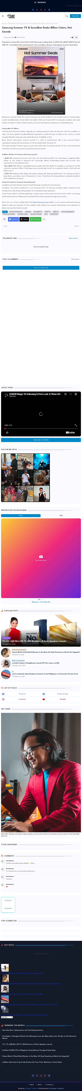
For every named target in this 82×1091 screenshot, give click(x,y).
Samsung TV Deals (9, 214)
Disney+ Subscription (16, 211)
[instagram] (45, 9)
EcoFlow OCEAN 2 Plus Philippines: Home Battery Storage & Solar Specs (24, 1015)
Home (4, 23)
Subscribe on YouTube (41, 440)
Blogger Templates (32, 1088)
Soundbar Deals (23, 214)
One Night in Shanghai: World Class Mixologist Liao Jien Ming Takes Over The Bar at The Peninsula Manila (39, 1037)
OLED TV (47, 211)
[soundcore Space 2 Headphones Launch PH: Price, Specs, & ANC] (6, 663)
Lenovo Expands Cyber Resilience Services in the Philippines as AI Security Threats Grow (45, 674)
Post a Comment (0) (41, 268)
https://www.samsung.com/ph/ (43, 202)
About (40, 1084)
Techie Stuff (11, 23)
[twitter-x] (36, 9)
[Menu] (3, 16)
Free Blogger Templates (56, 1088)
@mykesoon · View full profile (41, 602)
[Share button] (44, 219)
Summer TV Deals (36, 214)
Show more (72, 238)
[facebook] (32, 9)
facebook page (62, 694)
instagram (22, 699)
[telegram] (49, 9)
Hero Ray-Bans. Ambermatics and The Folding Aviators (22, 1030)
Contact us (50, 1084)
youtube (63, 699)
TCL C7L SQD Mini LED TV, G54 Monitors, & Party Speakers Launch (22, 973)
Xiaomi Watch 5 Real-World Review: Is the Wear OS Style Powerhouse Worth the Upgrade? (46, 652)
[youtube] (41, 9)
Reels (61, 515)
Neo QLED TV (38, 211)
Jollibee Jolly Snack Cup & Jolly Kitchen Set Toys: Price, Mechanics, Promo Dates (32, 1062)
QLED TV (56, 211)
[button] (67, 16)
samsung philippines (68, 211)
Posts (21, 515)
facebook (22, 694)
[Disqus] (41, 299)
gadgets (28, 211)
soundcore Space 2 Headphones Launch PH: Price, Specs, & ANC (35, 663)
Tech (45, 214)
